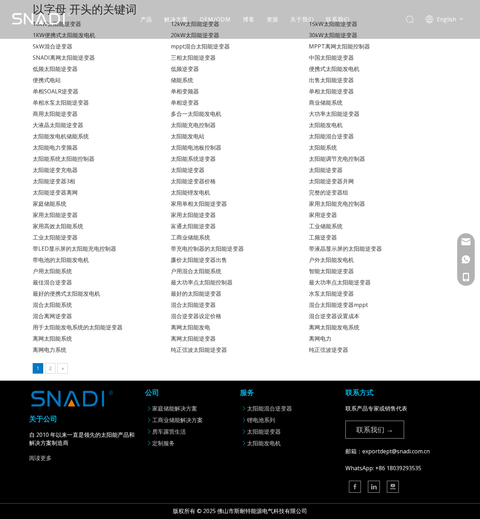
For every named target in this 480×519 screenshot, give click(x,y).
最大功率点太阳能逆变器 (340, 282)
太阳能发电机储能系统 (61, 136)
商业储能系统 (326, 102)
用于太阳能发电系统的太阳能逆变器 (78, 327)
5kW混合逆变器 (52, 46)
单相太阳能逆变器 (331, 91)
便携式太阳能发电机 (334, 69)
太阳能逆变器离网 (55, 192)
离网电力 (320, 338)
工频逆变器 (323, 237)
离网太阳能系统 (52, 338)
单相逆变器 (185, 102)
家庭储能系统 (49, 204)
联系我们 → (374, 429)
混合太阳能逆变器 (193, 305)
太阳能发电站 (188, 136)
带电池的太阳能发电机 (61, 260)
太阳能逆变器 (188, 170)
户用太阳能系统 (52, 271)
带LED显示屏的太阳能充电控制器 (74, 248)
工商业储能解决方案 (177, 420)
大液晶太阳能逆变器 (58, 125)
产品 (147, 19)
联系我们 (337, 19)
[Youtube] (393, 487)
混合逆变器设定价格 (196, 316)
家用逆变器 (323, 215)
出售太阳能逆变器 (331, 80)
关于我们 (302, 19)
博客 (249, 19)
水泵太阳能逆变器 (331, 293)
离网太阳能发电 (190, 327)
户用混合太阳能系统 (196, 271)
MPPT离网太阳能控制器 (339, 46)
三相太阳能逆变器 (193, 57)
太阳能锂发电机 (190, 192)
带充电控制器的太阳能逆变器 (207, 248)
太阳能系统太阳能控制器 (64, 159)
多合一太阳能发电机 (196, 114)
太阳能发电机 (326, 125)
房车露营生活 (169, 431)
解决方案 (176, 19)
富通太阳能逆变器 (193, 226)
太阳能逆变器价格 (193, 181)
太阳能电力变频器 (55, 147)
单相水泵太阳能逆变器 (61, 102)
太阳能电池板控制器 (196, 147)
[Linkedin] (374, 487)
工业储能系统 (326, 226)
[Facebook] (355, 487)
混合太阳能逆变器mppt (338, 305)
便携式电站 (47, 80)
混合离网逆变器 (52, 316)
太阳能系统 (323, 147)
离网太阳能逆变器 (193, 338)
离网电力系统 (49, 350)
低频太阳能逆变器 (55, 69)
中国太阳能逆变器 (331, 57)
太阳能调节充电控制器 (337, 159)
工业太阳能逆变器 (55, 237)
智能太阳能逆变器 (331, 271)
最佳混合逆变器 (52, 282)
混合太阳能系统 (52, 305)
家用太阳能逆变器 (55, 215)
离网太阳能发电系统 (334, 327)
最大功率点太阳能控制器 (202, 282)
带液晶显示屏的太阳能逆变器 (345, 248)
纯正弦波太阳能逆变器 (199, 350)
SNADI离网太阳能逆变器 (64, 57)
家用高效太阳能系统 (58, 226)
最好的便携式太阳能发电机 (66, 293)
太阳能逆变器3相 (54, 181)
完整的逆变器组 (328, 192)
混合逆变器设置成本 (334, 316)
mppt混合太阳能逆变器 (200, 46)
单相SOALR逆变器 (55, 91)
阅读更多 (40, 458)
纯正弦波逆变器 (328, 350)
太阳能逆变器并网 (331, 181)
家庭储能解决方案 (174, 408)
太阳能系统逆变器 (193, 159)
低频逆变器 (185, 69)
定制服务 (163, 443)
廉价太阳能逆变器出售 (199, 260)
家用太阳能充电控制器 (337, 204)
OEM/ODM (215, 19)
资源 (273, 19)
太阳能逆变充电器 (55, 170)
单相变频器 (185, 91)
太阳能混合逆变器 (331, 136)
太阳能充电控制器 (193, 125)
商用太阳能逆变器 (55, 114)
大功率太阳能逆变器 (334, 114)
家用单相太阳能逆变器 (199, 204)
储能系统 (182, 80)
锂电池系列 (261, 420)
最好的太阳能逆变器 (196, 293)
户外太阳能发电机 (331, 260)
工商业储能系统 (190, 237)
